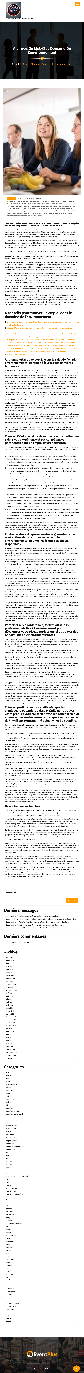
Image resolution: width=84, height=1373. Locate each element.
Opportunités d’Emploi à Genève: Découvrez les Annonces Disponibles (32, 916)
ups (7, 1315)
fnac (7, 1170)
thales (8, 1295)
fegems (8, 1167)
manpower (10, 1247)
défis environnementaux (50, 204)
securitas (9, 1274)
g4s (7, 1179)
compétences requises (48, 201)
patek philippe (11, 1259)
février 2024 (10, 1047)
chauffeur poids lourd (14, 1114)
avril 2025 (9, 1005)
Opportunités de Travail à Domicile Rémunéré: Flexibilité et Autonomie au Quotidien (37, 922)
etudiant (9, 1161)
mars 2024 (10, 1044)
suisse (8, 1283)
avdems (9, 1090)
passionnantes (44, 208)
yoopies (9, 1321)
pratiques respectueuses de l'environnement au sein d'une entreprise (43, 211)
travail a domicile (12, 1304)
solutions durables (20, 215)
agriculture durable (15, 201)
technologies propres (34, 215)
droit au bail (10, 1138)
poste (8, 1262)
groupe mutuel (12, 1188)
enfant (8, 1152)
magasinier (10, 1241)
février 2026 (10, 975)
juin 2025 (9, 999)
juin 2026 (9, 964)
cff (7, 1105)
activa (8, 1072)
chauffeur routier (12, 1117)
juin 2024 (9, 1035)
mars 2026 (9, 972)
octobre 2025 (10, 987)
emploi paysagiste (12, 1150)
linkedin (9, 1230)
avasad (8, 1087)
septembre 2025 (12, 990)
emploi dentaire (12, 1144)
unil (7, 1313)
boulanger (10, 1099)
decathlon (10, 1135)
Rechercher (11, 892)
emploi (20, 206)
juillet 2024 (10, 1032)
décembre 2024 (11, 1017)
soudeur (9, 1280)
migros (8, 1250)
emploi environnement (34, 198)
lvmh (8, 1238)
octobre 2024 (11, 1023)
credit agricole (11, 1129)
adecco (8, 1075)
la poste (9, 1221)
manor (8, 1244)
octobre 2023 (10, 1058)
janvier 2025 (10, 1014)
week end (9, 1318)
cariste (8, 1102)
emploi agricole (12, 1141)
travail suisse (11, 1307)
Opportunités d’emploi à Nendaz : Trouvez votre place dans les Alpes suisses (35, 925)
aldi (7, 1078)
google (8, 1185)
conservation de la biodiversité (23, 204)
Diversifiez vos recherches (16, 355)
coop (8, 1123)
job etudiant (10, 1212)
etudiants (9, 1164)
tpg (7, 1301)
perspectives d (54, 208)
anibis (8, 1081)
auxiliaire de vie (12, 1084)
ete (7, 1158)
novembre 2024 (11, 1020)
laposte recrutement (14, 1224)
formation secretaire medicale (17, 1176)
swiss (8, 1286)
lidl (7, 1227)
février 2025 (10, 1011)
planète (62, 208)
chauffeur (10, 1108)
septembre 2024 (12, 1026)
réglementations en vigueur (33, 213)
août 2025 (9, 993)
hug (7, 1197)
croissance (37, 204)
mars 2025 (9, 1008)
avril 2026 (9, 970)
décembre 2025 (11, 981)
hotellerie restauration (14, 1194)
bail (7, 1096)
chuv (8, 1120)
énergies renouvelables (46, 206)
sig (7, 1277)
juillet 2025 (10, 996)
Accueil (15, 64)
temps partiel (11, 1292)
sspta (21, 198)
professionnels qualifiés (15, 213)
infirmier (9, 1206)
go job (8, 1182)
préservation (71, 211)
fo (6, 1173)
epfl (7, 1155)
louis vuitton (11, 1235)
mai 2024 (9, 1038)
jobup (8, 1218)
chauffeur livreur (12, 1111)
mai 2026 (9, 967)
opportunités (33, 208)
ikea (7, 1200)
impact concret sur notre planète (18, 208)
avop (8, 1093)
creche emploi (11, 1126)
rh (7, 1268)
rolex (8, 1271)
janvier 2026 (10, 978)
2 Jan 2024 (11, 198)
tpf (7, 1298)
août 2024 (9, 1029)
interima (9, 1209)
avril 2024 (9, 1041)
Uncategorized (11, 1310)
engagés (58, 206)
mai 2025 (9, 1002)
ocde (8, 1256)
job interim (10, 1215)
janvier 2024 (10, 1050)
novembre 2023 (11, 1055)
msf (7, 1253)
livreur (8, 1232)
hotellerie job (11, 1191)
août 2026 (9, 958)
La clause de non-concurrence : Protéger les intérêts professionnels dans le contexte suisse (41, 919)
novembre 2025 (11, 984)
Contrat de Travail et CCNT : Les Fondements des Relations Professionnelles (34, 928)
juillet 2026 (10, 961)
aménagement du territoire (31, 201)
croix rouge (10, 1132)
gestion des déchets (68, 206)
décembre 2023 (11, 1052)
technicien (10, 1289)
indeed (8, 1203)
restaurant (10, 1265)
